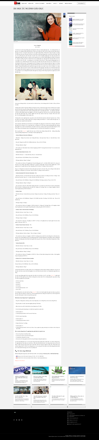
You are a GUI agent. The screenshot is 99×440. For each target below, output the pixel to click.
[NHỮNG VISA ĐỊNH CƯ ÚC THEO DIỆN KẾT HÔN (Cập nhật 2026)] (70, 20)
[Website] (22, 420)
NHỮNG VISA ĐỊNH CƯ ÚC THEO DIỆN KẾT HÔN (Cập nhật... (21, 377)
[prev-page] (32, 407)
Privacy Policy (83, 435)
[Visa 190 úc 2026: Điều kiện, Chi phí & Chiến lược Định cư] (70, 38)
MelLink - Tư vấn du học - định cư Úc (75, 435)
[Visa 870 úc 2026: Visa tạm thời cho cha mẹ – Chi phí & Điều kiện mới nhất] (70, 24)
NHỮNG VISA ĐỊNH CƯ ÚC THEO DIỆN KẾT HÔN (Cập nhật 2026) (78, 20)
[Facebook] (64, 14)
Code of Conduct (82, 436)
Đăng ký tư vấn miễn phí (20, 360)
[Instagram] (17, 420)
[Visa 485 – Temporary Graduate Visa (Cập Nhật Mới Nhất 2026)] (70, 34)
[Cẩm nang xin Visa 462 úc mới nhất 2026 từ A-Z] (70, 29)
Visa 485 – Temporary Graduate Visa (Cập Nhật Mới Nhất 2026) (78, 34)
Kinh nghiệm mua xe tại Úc (73, 422)
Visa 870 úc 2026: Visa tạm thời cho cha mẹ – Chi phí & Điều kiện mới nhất (78, 24)
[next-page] (67, 407)
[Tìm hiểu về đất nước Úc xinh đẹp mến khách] (58, 390)
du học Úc (25, 131)
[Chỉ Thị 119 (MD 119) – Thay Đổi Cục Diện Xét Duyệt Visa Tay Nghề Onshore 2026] (22, 390)
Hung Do (39, 45)
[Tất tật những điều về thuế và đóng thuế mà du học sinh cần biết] (58, 370)
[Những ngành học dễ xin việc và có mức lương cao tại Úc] (77, 390)
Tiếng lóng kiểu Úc (72, 413)
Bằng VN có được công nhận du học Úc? (75, 424)
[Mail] (19, 420)
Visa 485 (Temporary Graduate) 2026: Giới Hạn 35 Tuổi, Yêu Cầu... (40, 397)
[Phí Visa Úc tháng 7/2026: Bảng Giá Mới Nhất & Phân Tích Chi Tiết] (70, 43)
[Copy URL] (64, 16)
